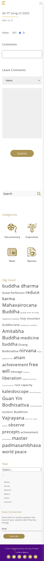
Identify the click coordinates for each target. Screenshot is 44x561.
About (7, 482)
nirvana (27, 350)
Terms (17, 552)
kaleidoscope (15, 391)
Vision (7, 486)
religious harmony (29, 379)
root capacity (23, 385)
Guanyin (26, 372)
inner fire (29, 419)
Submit (22, 153)
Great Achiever (35, 392)
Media (7, 494)
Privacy (26, 552)
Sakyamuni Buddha (10, 319)
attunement (6, 439)
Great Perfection (13, 293)
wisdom (34, 325)
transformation (8, 385)
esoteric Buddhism (15, 412)
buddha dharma (20, 286)
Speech (7, 490)
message (17, 372)
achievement (29, 432)
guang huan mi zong (30, 312)
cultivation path (36, 406)
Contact (8, 502)
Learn (7, 498)
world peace (14, 451)
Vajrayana (13, 418)
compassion (25, 325)
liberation (12, 378)
